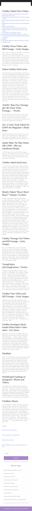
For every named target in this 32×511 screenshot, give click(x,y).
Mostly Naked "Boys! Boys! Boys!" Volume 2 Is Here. (14, 28)
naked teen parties (9, 473)
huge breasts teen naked (10, 480)
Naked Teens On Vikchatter (9, 430)
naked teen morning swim (11, 486)
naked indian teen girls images (12, 496)
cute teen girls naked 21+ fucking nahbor (15, 499)
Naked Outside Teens (8, 439)
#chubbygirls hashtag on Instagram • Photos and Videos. (15, 40)
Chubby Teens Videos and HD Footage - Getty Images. (15, 14)
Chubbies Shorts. (6, 42)
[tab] (9, 5)
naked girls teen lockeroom (11, 489)
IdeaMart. (4, 38)
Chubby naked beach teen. (8, 26)
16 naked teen (8, 493)
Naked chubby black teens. (8, 15)
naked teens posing (9, 483)
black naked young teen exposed (13, 470)
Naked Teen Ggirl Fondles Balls (10, 434)
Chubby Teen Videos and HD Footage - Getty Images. (15, 34)
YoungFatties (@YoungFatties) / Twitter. (11, 32)
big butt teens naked (9, 476)
